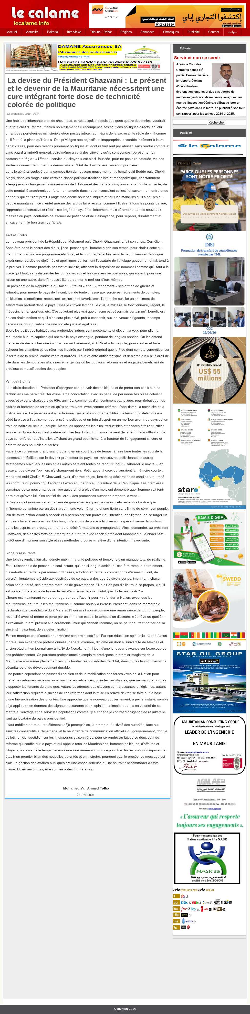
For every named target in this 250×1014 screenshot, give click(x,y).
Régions (126, 32)
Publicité (194, 32)
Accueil (12, 32)
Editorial (53, 32)
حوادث (232, 32)
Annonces (147, 32)
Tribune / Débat (101, 32)
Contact (213, 32)
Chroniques (171, 32)
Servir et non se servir (197, 57)
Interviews (74, 32)
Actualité (32, 32)
